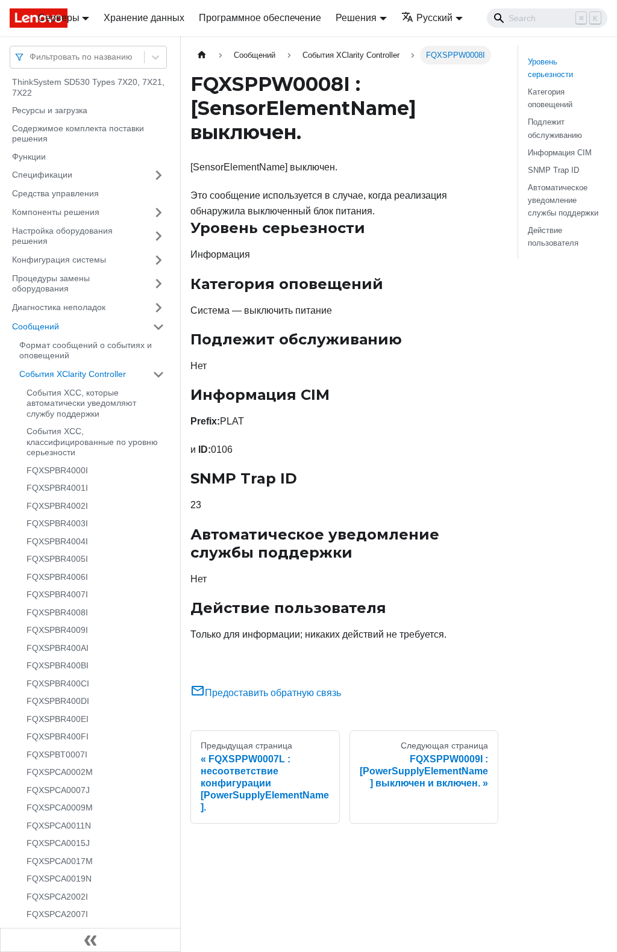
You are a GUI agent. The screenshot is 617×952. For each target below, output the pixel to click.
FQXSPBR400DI (58, 701)
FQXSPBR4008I (57, 612)
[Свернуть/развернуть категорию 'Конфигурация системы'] (158, 260)
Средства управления (55, 193)
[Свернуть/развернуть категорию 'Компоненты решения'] (158, 212)
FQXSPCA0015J (58, 843)
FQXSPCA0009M (60, 807)
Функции (29, 156)
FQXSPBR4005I (57, 559)
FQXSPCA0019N (59, 878)
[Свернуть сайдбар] (90, 940)
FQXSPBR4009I (57, 630)
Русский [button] (434, 18)
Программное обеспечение (260, 18)
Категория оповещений (550, 98)
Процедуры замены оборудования (51, 283)
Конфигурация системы (59, 259)
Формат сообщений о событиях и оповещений (85, 350)
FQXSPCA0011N (59, 825)
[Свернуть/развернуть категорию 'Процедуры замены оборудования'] (158, 284)
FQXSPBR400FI (58, 736)
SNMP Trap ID (553, 170)
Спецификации (42, 174)
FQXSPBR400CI (58, 683)
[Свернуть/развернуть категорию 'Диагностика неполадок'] (158, 307)
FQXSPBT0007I (57, 754)
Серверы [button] (59, 18)
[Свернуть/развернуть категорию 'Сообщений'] (158, 327)
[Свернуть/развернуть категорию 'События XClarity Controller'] (158, 374)
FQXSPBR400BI (58, 665)
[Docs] (15, 18)
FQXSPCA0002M (60, 772)
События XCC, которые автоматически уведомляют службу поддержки (81, 403)
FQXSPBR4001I (57, 488)
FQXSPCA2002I (57, 896)
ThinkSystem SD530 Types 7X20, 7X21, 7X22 (88, 87)
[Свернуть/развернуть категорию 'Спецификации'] (158, 175)
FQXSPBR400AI (58, 648)
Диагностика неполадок (58, 307)
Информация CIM (560, 152)
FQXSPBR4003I (57, 523)
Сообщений (35, 326)
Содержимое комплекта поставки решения (78, 133)
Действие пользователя (553, 236)
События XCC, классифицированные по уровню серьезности (92, 441)
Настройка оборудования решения (62, 236)
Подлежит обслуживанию (555, 128)
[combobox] (31, 57)
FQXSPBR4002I (57, 506)
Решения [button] (356, 18)
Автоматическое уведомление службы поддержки (563, 200)
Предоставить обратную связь (273, 693)
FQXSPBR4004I (57, 541)
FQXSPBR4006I (57, 577)
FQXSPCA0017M (60, 861)
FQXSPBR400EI (58, 719)
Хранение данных (144, 18)
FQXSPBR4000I (57, 470)
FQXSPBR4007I (57, 594)
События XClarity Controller (72, 374)
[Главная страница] (201, 55)
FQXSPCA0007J (58, 790)
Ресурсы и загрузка (49, 110)
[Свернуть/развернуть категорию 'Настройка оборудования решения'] (158, 236)
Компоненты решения (55, 212)
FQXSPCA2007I (57, 914)
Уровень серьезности (550, 68)
